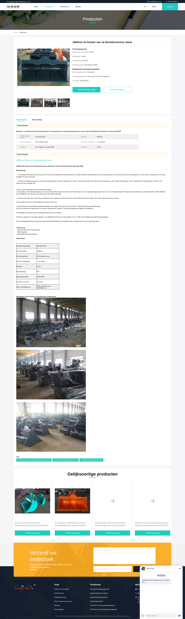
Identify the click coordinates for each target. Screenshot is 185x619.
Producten (49, 6)
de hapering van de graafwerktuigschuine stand (34, 460)
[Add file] (142, 615)
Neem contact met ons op (63, 601)
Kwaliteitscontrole (60, 597)
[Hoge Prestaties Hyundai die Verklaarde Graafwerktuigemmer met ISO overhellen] (112, 501)
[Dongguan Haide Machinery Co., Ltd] (13, 6)
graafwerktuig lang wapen (99, 593)
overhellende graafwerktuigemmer (65, 460)
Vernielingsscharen (96, 601)
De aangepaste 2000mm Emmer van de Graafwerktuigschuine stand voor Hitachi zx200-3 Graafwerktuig (70, 524)
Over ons (64, 6)
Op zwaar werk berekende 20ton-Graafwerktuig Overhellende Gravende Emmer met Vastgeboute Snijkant (32, 524)
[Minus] (179, 568)
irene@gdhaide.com (155, 1)
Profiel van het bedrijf (61, 589)
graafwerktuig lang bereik (98, 597)
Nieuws (78, 6)
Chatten (170, 6)
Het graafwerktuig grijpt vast (99, 589)
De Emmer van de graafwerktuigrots (102, 605)
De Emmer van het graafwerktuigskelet (103, 609)
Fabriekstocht (58, 593)
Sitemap (57, 605)
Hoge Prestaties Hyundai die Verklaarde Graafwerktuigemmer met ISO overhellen (110, 524)
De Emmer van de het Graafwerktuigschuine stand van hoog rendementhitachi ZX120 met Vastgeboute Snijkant (152, 524)
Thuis (36, 6)
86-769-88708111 (172, 1)
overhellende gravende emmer (91, 460)
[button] (17, 506)
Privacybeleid (58, 609)
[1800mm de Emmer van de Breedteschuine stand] (43, 67)
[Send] (179, 615)
